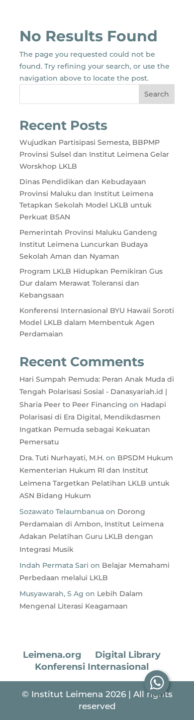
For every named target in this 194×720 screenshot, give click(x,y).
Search (156, 94)
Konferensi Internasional (92, 666)
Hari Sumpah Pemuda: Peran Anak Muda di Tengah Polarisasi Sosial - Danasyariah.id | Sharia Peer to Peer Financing (96, 392)
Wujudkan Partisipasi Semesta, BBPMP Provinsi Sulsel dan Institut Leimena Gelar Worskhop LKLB (94, 154)
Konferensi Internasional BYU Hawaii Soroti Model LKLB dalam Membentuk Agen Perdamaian (96, 322)
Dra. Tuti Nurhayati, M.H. (61, 457)
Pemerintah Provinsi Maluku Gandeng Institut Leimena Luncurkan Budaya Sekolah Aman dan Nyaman (88, 244)
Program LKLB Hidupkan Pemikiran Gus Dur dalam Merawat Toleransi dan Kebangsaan (91, 283)
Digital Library (128, 654)
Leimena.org (52, 654)
